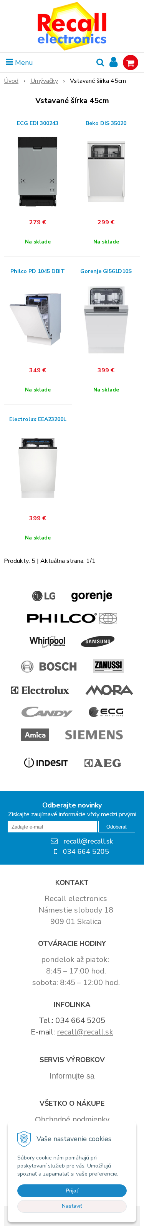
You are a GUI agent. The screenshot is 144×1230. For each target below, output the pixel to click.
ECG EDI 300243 (37, 123)
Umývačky (44, 81)
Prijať (72, 1190)
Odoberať (116, 827)
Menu (23, 62)
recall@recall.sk (85, 1032)
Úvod (11, 81)
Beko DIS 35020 (106, 123)
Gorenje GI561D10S (106, 271)
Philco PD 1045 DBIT (37, 271)
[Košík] (130, 62)
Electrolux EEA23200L (37, 419)
